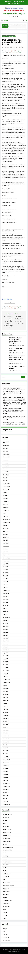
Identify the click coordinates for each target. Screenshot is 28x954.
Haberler (22, 1)
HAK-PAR (15, 1)
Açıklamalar (8, 1)
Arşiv (19, 3)
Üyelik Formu (13, 3)
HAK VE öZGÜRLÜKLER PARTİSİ (14, 10)
